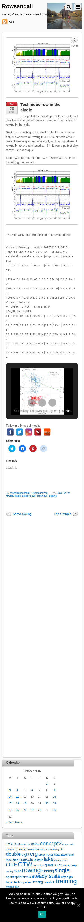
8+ (28, 844)
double (13, 854)
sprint (10, 877)
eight (25, 854)
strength (67, 877)
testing (38, 882)
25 (17, 809)
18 (17, 803)
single (18, 495)
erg (34, 854)
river (17, 871)
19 (24, 803)
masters (58, 860)
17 (10, 803)
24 (10, 809)
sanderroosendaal (19, 493)
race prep (70, 865)
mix (66, 860)
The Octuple (62, 514)
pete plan (38, 865)
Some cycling (22, 514)
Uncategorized (39, 493)
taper (9, 882)
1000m (35, 844)
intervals (26, 860)
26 (24, 809)
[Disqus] (42, 580)
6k (25, 844)
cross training (35, 849)
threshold (49, 882)
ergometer (45, 854)
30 (54, 809)
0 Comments (75, 40)
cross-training (16, 849)
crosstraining (52, 849)
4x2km (19, 844)
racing (9, 871)
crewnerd (67, 844)
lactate (38, 860)
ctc (62, 849)
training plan (12, 886)
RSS (11, 21)
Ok (42, 914)
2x (12, 844)
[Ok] (78, 905)
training (53, 495)
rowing (9, 495)
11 (17, 796)
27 (32, 809)
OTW (66, 493)
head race (60, 854)
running (47, 871)
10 (10, 796)
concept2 (51, 843)
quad (49, 865)
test (29, 882)
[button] (32, 403)
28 (39, 809)
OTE (11, 865)
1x (8, 844)
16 (54, 796)
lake (60, 493)
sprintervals (23, 877)
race (58, 864)
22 (47, 803)
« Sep (9, 822)
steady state (29, 495)
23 (54, 803)
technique (42, 495)
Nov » (18, 822)
